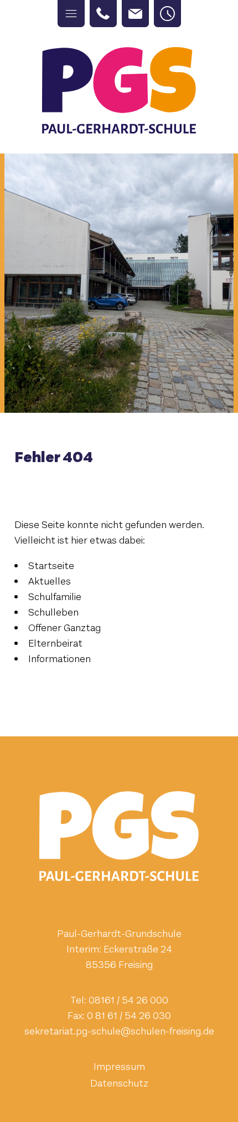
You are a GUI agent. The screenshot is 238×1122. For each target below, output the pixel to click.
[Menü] (71, 13)
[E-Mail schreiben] (135, 13)
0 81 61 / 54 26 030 (129, 1015)
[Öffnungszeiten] (167, 13)
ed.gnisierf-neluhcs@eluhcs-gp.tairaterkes (119, 1031)
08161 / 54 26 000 (128, 1000)
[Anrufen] (103, 13)
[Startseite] (119, 90)
